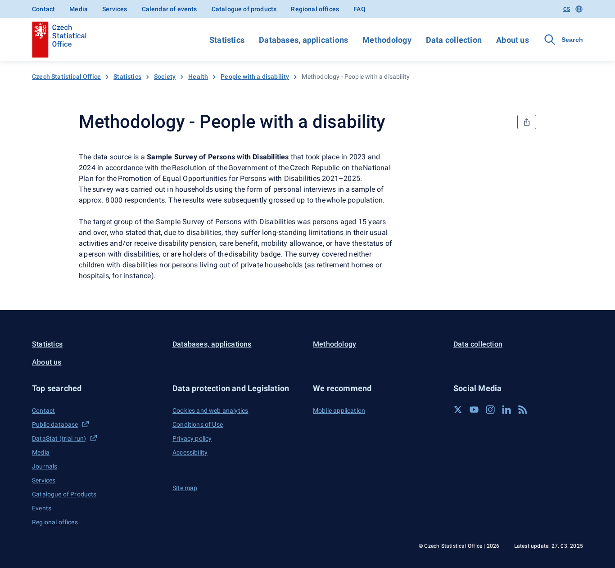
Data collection (454, 40)
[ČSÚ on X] (457, 409)
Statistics (226, 40)
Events (41, 508)
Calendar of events (169, 9)
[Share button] (526, 122)
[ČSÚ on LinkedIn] (506, 409)
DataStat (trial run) (59, 438)
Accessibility (190, 452)
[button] (97, 388)
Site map (184, 487)
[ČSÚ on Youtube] (474, 409)
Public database (55, 424)
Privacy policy (192, 438)
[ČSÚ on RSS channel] (522, 409)
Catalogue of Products (64, 494)
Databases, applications (303, 40)
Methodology (386, 40)
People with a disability (255, 76)
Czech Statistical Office (66, 76)
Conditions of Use (197, 424)
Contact (43, 9)
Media (78, 9)
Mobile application (339, 410)
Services (114, 9)
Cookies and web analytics (210, 410)
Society (165, 76)
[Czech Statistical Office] (59, 40)
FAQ (359, 9)
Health (198, 76)
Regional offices (315, 9)
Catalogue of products (244, 9)
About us (512, 40)
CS (566, 9)
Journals (44, 466)
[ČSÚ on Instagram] (490, 409)
